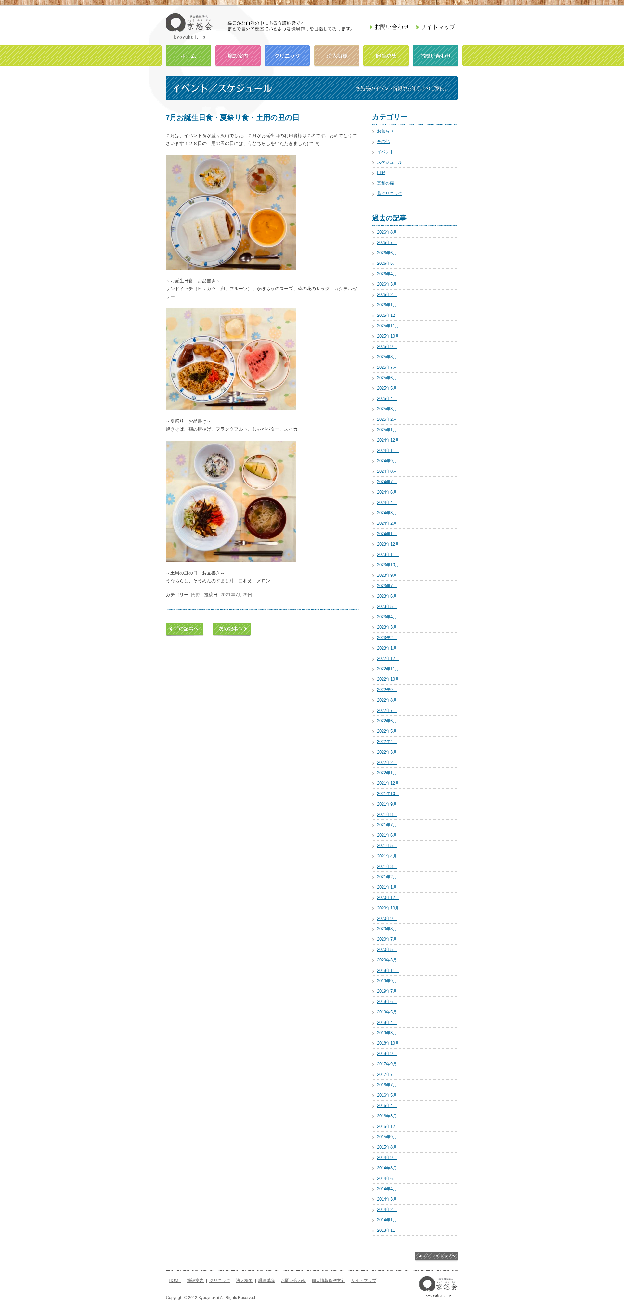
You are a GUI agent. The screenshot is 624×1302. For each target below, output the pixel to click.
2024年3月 (387, 512)
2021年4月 (387, 856)
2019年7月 (387, 991)
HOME (188, 55)
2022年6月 (387, 720)
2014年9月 (387, 1157)
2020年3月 (387, 960)
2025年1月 (387, 429)
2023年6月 (387, 596)
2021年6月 (387, 835)
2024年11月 (388, 450)
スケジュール (389, 162)
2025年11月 (388, 325)
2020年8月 (387, 928)
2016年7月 (387, 1084)
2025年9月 (387, 346)
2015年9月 (387, 1136)
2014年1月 (387, 1220)
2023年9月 (387, 575)
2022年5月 (387, 731)
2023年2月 (387, 637)
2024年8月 (387, 471)
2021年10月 (388, 793)
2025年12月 (388, 315)
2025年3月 (387, 408)
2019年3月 (387, 1032)
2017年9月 (387, 1064)
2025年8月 (387, 357)
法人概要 (336, 55)
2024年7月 (387, 481)
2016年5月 (387, 1095)
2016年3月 (387, 1116)
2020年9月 (387, 918)
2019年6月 (387, 1001)
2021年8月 (387, 814)
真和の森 (385, 183)
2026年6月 (387, 253)
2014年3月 (387, 1199)
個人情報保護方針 (328, 1280)
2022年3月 (387, 752)
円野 (195, 594)
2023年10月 (388, 564)
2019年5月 (387, 1012)
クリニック (287, 55)
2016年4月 (387, 1105)
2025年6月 (387, 377)
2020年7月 (387, 939)
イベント (385, 151)
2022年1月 (387, 772)
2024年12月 (388, 440)
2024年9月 (387, 460)
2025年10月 (388, 336)
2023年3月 (387, 627)
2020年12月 (388, 897)
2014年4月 (387, 1188)
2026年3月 (387, 284)
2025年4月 (387, 398)
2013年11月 (388, 1230)
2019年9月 (387, 980)
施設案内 (238, 55)
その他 (383, 141)
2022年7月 (387, 710)
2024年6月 (387, 492)
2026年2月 (387, 294)
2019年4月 (387, 1022)
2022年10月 (388, 679)
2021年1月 (387, 887)
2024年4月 (387, 502)
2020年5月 (387, 949)
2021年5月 (387, 845)
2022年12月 (388, 658)
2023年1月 (387, 648)
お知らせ (385, 131)
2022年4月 (387, 741)
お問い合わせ (435, 55)
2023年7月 (387, 585)
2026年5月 (387, 263)
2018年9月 (387, 1053)
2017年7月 (387, 1074)
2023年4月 (387, 616)
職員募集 (386, 55)
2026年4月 (387, 273)
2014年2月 (387, 1209)
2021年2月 (387, 876)
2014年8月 (387, 1168)
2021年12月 (388, 783)
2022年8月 (387, 700)
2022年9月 (387, 689)
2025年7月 (387, 367)
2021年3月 (387, 866)
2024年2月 (387, 523)
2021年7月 (387, 824)
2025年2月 (387, 419)
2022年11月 (388, 668)
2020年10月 (388, 908)
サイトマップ (363, 1280)
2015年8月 (387, 1147)
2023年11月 (388, 554)
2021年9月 (387, 804)
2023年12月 (388, 544)
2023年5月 (387, 606)
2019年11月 (388, 970)
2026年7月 (387, 242)
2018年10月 (388, 1043)
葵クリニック (389, 193)
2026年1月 (387, 305)
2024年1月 (387, 533)
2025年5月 (387, 388)
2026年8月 (387, 232)
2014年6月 (387, 1178)
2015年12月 (388, 1126)
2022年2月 (387, 762)
